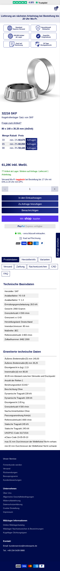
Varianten (45, 259)
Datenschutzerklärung (12, 504)
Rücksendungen (10, 472)
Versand (7, 266)
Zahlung (20, 266)
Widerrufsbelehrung (12, 501)
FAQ (5, 273)
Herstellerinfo (29, 259)
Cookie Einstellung (11, 508)
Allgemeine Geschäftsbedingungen (18, 497)
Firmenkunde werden (12, 465)
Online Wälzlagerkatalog (14, 525)
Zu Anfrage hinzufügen (30, 204)
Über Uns (7, 493)
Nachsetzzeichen (38, 266)
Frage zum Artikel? (11, 123)
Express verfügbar (34, 226)
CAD (53, 266)
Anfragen (31, 140)
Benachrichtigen (30, 210)
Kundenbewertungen (12, 480)
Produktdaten (10, 259)
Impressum (8, 512)
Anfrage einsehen (58, 245)
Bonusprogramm (10, 476)
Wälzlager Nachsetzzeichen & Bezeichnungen (23, 529)
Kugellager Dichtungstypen (15, 533)
